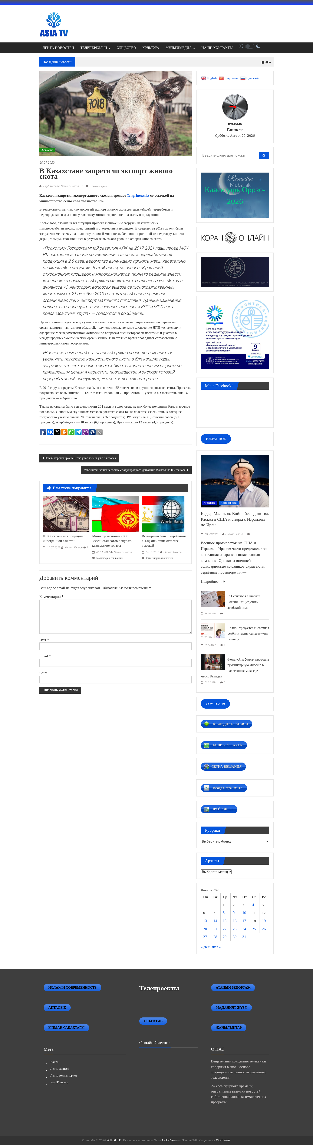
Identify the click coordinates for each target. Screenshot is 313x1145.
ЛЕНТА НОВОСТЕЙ (58, 48)
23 (235, 929)
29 (225, 937)
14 (215, 921)
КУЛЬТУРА (150, 48)
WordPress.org (59, 1082)
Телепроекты (159, 988)
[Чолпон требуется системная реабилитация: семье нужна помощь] (213, 630)
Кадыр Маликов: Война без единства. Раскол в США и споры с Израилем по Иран (235, 519)
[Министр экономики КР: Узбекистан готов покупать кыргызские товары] (115, 513)
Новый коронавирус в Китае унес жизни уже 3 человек (80, 458)
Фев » (216, 947)
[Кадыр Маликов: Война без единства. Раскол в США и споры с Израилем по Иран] (235, 481)
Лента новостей (229, 502)
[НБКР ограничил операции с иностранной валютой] (66, 513)
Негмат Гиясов (73, 547)
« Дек (205, 947)
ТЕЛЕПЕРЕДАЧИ (93, 48)
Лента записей (59, 1068)
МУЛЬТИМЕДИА (179, 48)
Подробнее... (212, 581)
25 (254, 929)
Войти (54, 1062)
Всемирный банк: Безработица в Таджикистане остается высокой (164, 541)
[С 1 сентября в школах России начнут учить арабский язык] (213, 598)
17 (244, 921)
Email (45, 656)
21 (215, 929)
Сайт (43, 673)
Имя (44, 640)
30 (235, 937)
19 (264, 921)
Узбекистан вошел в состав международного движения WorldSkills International (135, 470)
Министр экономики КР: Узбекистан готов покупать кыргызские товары (112, 541)
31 (244, 937)
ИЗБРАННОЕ (216, 439)
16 (235, 921)
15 (225, 921)
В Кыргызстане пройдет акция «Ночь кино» (109, 62)
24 (244, 929)
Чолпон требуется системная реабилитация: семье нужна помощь (248, 633)
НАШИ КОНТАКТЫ (217, 48)
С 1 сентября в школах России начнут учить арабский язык (243, 601)
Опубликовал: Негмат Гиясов (61, 186)
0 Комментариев (98, 186)
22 (225, 929)
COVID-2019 (215, 704)
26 (264, 929)
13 (205, 921)
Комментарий (51, 596)
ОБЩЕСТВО (126, 48)
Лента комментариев (63, 1075)
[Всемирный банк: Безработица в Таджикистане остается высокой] (165, 513)
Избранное (209, 502)
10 (244, 913)
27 (205, 937)
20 (205, 929)
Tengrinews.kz (137, 195)
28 (215, 937)
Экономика (47, 149)
